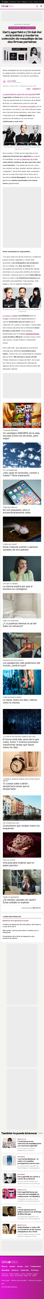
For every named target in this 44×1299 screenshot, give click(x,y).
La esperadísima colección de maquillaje (19, 94)
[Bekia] (5, 2)
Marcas (4, 1266)
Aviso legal (5, 1280)
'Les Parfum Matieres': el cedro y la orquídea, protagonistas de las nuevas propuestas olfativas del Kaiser (29, 1161)
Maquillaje (27, 24)
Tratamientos (35, 1266)
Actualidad (12, 2)
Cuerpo (20, 1266)
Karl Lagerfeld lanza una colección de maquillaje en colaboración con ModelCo (28, 1194)
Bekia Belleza (18, 24)
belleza (17, 1274)
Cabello (12, 1266)
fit (30, 1275)
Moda (19, 2)
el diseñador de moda (29, 159)
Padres (36, 2)
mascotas (5, 1275)
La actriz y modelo (10, 316)
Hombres (15, 1270)
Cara (19, 1207)
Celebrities (24, 1270)
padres (29, 1274)
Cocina (30, 2)
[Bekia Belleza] (7, 6)
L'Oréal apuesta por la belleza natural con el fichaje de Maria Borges (29, 1212)
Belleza (24, 2)
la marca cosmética (28, 106)
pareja (35, 1274)
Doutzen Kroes (32, 334)
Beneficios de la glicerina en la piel (15, 920)
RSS (3, 1284)
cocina (23, 1274)
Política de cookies (35, 1280)
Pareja (41, 2)
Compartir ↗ (37, 89)
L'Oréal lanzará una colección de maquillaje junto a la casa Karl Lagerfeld (29, 1143)
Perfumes (21, 1156)
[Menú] (41, 6)
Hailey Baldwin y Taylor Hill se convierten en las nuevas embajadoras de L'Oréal (29, 1229)
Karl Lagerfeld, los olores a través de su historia (28, 1178)
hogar (26, 1275)
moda (11, 1274)
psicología (19, 1275)
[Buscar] (37, 6)
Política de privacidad (19, 1280)
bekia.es (5, 1274)
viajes (34, 1275)
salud (12, 1275)
